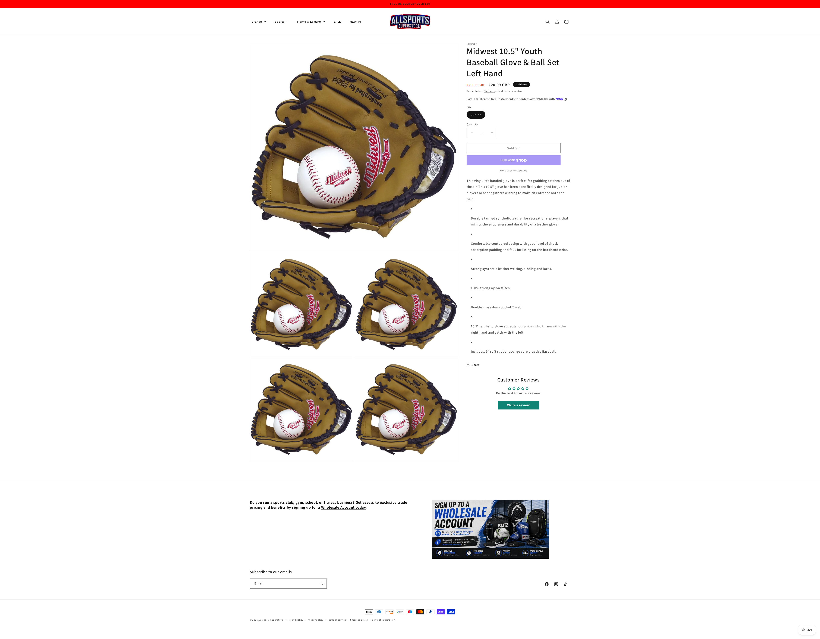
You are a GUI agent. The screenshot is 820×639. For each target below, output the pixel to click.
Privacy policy (315, 619)
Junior (478, 116)
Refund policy (295, 619)
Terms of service (336, 619)
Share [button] (476, 365)
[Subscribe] (322, 584)
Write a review (518, 405)
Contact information (383, 619)
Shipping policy (359, 619)
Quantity (472, 124)
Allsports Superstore (271, 619)
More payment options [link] (513, 170)
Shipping (489, 91)
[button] (547, 21)
